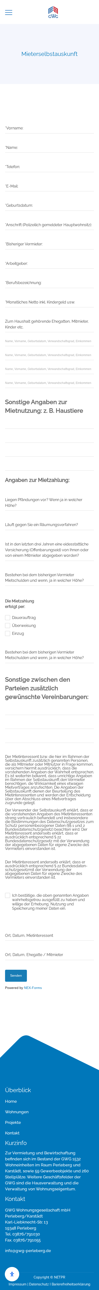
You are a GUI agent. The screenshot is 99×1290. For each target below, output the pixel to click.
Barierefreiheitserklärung (71, 1284)
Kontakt (12, 1133)
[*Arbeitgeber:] (49, 256)
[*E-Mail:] (49, 179)
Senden (16, 975)
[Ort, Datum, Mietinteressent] (49, 928)
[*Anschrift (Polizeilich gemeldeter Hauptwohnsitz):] (49, 217)
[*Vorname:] (49, 120)
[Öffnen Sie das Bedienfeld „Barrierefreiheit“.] (12, 1274)
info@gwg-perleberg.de (28, 1250)
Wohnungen (17, 1111)
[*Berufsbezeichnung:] (49, 275)
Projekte (13, 1122)
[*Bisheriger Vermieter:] (49, 236)
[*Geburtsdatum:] (49, 198)
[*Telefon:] (49, 159)
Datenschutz (39, 1284)
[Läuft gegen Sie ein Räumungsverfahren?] (49, 517)
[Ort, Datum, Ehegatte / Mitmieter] (49, 947)
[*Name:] (49, 140)
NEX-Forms (33, 988)
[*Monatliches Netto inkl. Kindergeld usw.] (49, 294)
